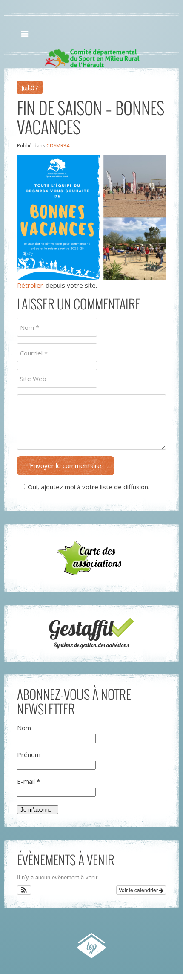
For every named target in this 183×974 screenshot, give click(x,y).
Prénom (28, 754)
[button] (24, 890)
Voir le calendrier (139, 889)
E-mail (28, 781)
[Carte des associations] (91, 558)
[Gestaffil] (91, 633)
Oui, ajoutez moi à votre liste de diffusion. (88, 487)
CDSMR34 (57, 145)
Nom (24, 727)
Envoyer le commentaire (65, 465)
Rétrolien (30, 285)
